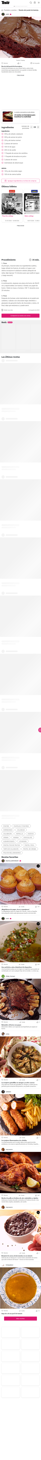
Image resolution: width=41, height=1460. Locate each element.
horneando (7, 830)
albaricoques (8, 841)
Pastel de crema (29, 849)
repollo (19, 834)
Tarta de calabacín (11, 849)
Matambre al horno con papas (11, 1025)
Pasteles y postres (10, 10)
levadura (23, 841)
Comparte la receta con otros (20, 315)
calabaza (21, 830)
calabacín (7, 834)
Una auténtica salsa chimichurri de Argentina (16, 967)
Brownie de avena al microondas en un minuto (16, 1256)
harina (16, 837)
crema (5, 837)
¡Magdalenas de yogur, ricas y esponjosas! (15, 909)
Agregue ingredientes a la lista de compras (21, 181)
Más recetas (20, 1318)
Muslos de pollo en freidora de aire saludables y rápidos (19, 1198)
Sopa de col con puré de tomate (11, 1313)
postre (6, 826)
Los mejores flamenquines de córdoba (14, 1140)
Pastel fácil (29, 845)
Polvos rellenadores (12, 853)
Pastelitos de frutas (11, 845)
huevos (31, 834)
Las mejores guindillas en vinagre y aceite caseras (18, 1083)
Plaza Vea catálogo (7, 216)
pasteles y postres (21, 826)
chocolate (27, 837)
